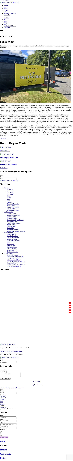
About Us (10, 189)
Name (2, 370)
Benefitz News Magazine (14, 266)
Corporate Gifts (11, 263)
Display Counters (12, 239)
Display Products (8, 232)
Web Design (5, 454)
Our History (10, 193)
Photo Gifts (10, 228)
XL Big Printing (11, 224)
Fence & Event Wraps (13, 240)
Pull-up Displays (11, 248)
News (8, 196)
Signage (6, 8)
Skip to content (4, 1)
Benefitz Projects (8, 253)
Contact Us (7, 15)
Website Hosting (11, 216)
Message (2, 377)
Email (2, 372)
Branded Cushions (12, 236)
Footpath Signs (11, 245)
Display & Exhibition (10, 13)
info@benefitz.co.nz (36, 385)
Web (5, 12)
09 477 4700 (36, 382)
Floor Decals (10, 244)
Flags (8, 242)
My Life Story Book (13, 258)
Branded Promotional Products (15, 261)
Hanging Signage (12, 247)
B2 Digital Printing (12, 221)
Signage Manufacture (13, 229)
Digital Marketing (12, 218)
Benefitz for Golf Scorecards (15, 256)
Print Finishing (11, 226)
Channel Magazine (12, 255)
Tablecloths (10, 250)
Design (6, 10)
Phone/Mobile (4, 426)
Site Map (6, 188)
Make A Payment (12, 205)
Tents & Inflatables (12, 252)
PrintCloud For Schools (13, 260)
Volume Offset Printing (13, 223)
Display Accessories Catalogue (15, 264)
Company (3, 422)
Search (2, 175)
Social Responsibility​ (13, 207)
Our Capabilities (8, 212)
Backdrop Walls (11, 234)
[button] (1, 394)
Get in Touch (4, 437)
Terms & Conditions (13, 210)
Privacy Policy (11, 208)
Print (5, 7)
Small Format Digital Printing (15, 220)
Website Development (13, 215)
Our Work (6, 5)
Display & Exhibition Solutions (16, 231)
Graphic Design (11, 213)
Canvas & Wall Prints (13, 237)
